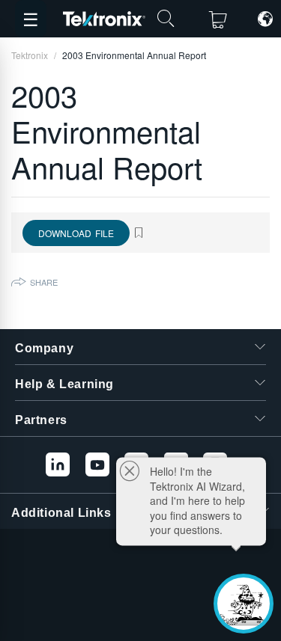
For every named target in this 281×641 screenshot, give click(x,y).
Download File (76, 233)
